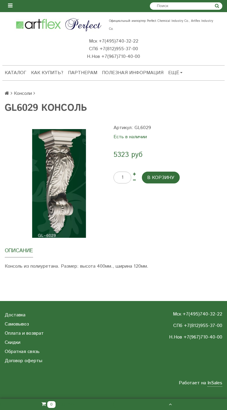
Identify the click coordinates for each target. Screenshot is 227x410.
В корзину (160, 177)
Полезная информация (132, 72)
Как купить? (47, 72)
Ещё (173, 72)
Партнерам (82, 72)
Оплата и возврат (24, 333)
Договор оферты (23, 360)
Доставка (15, 315)
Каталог (15, 72)
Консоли (23, 93)
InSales (214, 383)
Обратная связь (22, 351)
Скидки (12, 342)
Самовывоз (17, 324)
